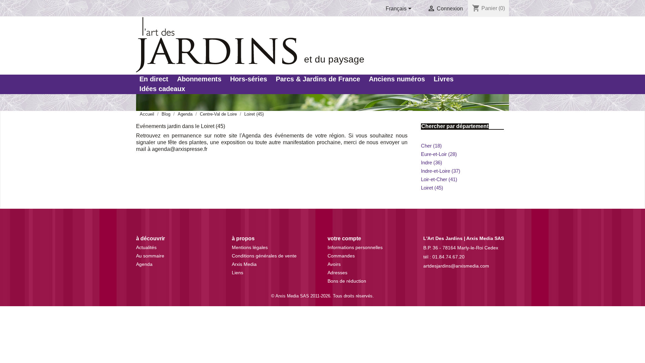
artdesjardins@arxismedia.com (456, 266)
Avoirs (334, 264)
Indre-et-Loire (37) (440, 171)
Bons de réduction (347, 281)
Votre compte (344, 238)
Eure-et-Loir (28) (439, 154)
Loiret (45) (432, 188)
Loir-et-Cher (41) (439, 179)
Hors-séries (248, 79)
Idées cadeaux (162, 88)
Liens (237, 272)
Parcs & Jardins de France (318, 79)
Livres (444, 79)
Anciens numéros (397, 79)
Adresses (337, 272)
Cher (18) (431, 146)
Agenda (144, 264)
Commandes (341, 255)
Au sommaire (150, 255)
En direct (153, 79)
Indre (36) (431, 162)
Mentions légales (250, 247)
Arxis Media (244, 264)
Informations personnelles (355, 247)
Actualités (146, 247)
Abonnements (199, 79)
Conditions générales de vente (264, 255)
